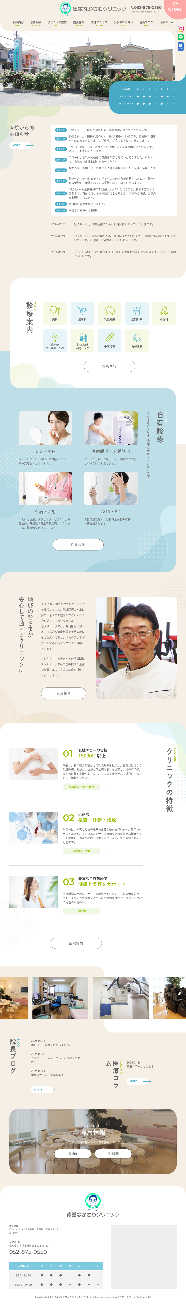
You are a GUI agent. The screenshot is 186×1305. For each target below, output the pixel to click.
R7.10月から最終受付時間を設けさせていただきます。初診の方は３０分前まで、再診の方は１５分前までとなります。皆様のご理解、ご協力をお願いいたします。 (112, 193)
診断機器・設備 (81, 851)
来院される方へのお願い (84, 210)
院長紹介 (63, 693)
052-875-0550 (28, 1251)
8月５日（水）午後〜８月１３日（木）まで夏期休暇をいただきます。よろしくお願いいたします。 (112, 149)
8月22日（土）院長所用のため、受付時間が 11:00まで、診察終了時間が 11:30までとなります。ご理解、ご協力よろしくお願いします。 (112, 138)
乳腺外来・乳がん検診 (81, 787)
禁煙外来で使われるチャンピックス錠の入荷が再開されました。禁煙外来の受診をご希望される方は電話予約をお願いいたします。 (112, 180)
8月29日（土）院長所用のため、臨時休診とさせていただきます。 (109, 130)
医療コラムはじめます (140, 1066)
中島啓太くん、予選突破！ (47, 1075)
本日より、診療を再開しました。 (51, 1045)
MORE (16, 145)
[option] (87, 64)
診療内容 (109, 366)
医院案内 (76, 943)
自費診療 (78, 544)
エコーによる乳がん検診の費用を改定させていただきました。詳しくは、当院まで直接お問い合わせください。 (111, 159)
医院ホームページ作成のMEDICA (134, 1297)
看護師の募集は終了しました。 (88, 204)
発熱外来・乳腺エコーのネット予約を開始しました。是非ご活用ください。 (112, 170)
